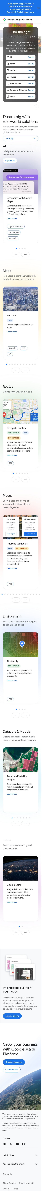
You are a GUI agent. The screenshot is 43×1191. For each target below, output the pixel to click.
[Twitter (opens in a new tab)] (10, 1144)
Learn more (29, 12)
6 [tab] (20, 364)
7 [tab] (23, 364)
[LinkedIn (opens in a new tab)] (4, 1144)
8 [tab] (26, 364)
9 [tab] (29, 364)
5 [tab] (17, 364)
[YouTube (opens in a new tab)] (17, 1144)
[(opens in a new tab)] (8, 1174)
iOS (24, 348)
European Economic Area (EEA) (19, 1128)
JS (11, 354)
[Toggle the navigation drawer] (37, 20)
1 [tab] (16, 248)
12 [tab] (33, 594)
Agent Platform (17, 226)
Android (13, 348)
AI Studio (14, 238)
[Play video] (36, 106)
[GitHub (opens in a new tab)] (23, 1144)
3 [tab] (22, 248)
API (11, 463)
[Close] (38, 8)
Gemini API (15, 232)
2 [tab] (19, 248)
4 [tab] (24, 248)
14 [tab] (39, 594)
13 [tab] (36, 594)
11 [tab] (34, 364)
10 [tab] (32, 364)
